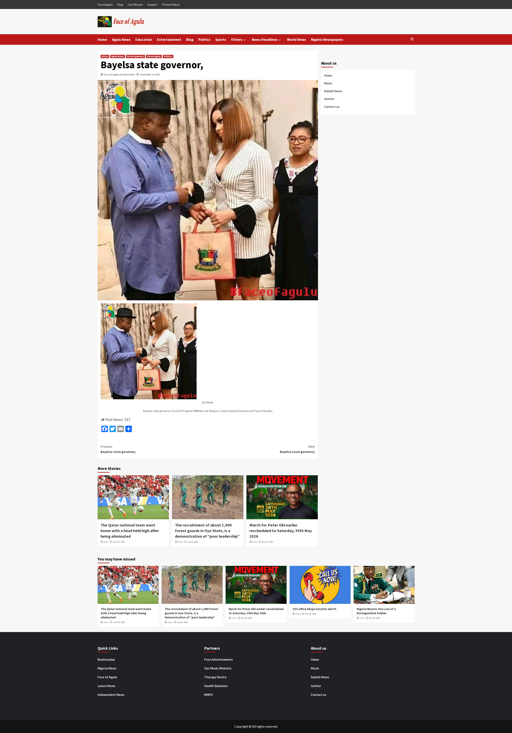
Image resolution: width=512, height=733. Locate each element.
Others (236, 39)
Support (152, 4)
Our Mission (135, 4)
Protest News (171, 4)
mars (106, 541)
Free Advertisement (218, 659)
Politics (204, 39)
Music (328, 83)
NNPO (208, 694)
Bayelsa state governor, (118, 449)
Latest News (106, 686)
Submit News (333, 91)
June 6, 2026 (192, 541)
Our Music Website (217, 668)
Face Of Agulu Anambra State (119, 74)
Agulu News (121, 39)
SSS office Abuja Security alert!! (314, 609)
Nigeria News (107, 668)
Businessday (106, 659)
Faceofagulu (105, 4)
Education (143, 39)
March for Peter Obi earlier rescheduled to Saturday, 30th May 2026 (280, 530)
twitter (329, 99)
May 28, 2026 (267, 541)
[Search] (412, 39)
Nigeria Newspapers (327, 39)
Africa (105, 56)
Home (102, 39)
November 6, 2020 (150, 74)
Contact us (331, 106)
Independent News (111, 694)
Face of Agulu (107, 677)
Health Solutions (216, 686)
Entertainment (169, 39)
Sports (220, 39)
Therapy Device (215, 677)
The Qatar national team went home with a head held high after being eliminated (130, 530)
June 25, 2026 (119, 541)
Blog (120, 4)
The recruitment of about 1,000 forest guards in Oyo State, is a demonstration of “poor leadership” (207, 530)
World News (296, 39)
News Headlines (264, 39)
